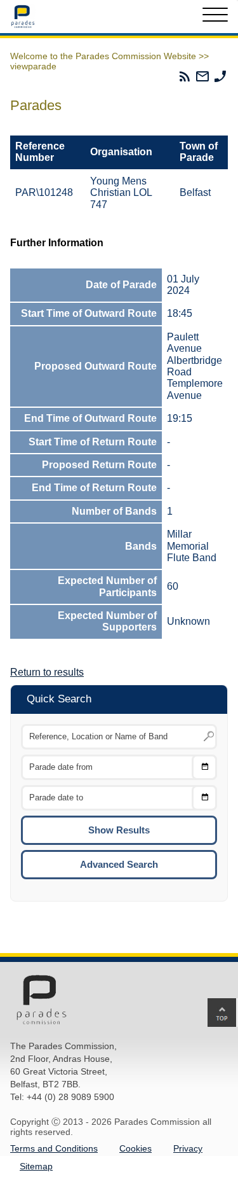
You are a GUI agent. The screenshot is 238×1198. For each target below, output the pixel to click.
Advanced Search (119, 864)
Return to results (47, 672)
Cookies (135, 1148)
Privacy (187, 1148)
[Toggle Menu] (215, 16)
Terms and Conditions (54, 1148)
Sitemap (36, 1166)
